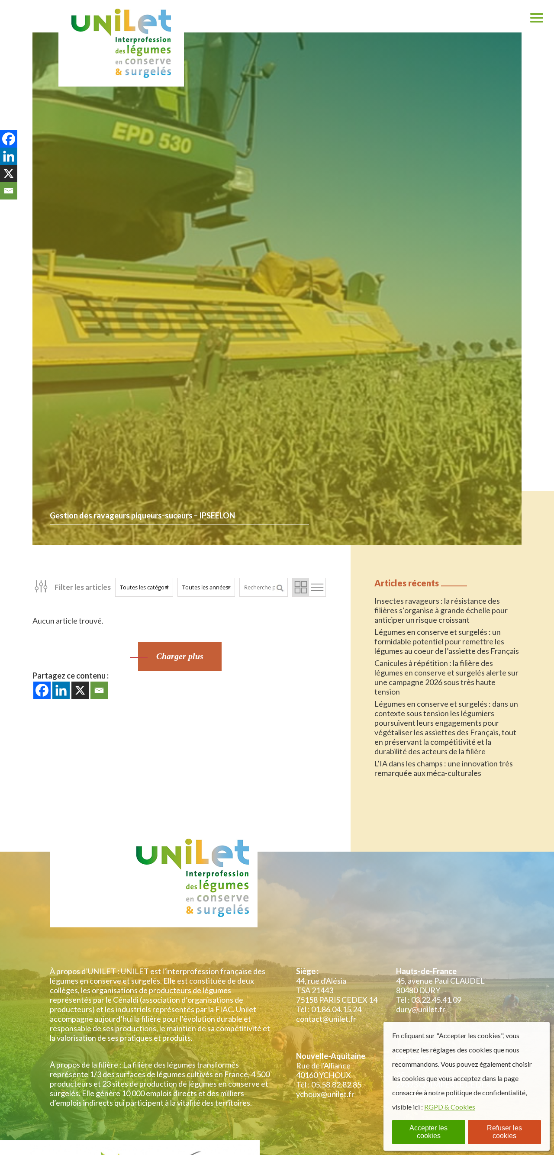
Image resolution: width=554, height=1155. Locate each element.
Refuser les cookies (504, 1131)
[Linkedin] (61, 690)
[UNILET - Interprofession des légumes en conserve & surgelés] (121, 43)
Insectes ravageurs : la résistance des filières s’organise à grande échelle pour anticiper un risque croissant (441, 610)
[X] (80, 690)
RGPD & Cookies (449, 1107)
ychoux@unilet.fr (325, 1094)
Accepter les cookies (428, 1131)
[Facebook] (42, 690)
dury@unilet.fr (420, 1009)
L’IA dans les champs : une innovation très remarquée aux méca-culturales (443, 768)
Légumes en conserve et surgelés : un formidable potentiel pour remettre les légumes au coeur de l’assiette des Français (446, 641)
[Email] (99, 690)
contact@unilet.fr (326, 1018)
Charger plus (179, 656)
